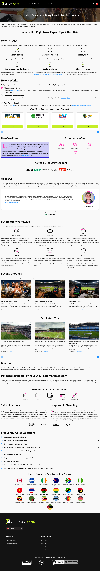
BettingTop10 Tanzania (68, 494)
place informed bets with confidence (81, 105)
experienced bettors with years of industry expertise (48, 74)
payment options (65, 98)
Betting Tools (44, 543)
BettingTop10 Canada (19, 484)
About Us (9, 536)
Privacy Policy (9, 546)
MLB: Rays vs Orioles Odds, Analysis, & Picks (12, 341)
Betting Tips (44, 540)
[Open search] (94, 3)
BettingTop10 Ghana (56, 494)
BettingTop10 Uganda (19, 502)
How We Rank (26, 155)
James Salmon (88, 206)
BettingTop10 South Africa (68, 484)
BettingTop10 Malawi (80, 502)
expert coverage (14, 90)
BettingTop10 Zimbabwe (44, 502)
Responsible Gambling (11, 543)
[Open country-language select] (97, 4)
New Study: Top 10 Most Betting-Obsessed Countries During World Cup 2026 (82, 300)
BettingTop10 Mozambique (50, 510)
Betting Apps (44, 546)
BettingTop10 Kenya (44, 494)
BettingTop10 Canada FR (32, 484)
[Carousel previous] (2, 132)
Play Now (12, 127)
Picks (11, 351)
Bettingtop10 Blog (13, 309)
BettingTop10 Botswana (56, 502)
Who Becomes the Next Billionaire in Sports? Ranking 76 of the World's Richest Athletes (15, 300)
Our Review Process (11, 540)
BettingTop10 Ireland (43, 484)
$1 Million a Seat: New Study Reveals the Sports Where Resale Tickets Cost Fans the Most (49, 300)
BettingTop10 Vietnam (19, 494)
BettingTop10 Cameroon (68, 502)
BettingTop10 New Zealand (56, 485)
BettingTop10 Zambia (31, 502)
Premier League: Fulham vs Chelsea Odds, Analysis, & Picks (50, 341)
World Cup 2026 (45, 548)
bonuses (19, 367)
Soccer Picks (46, 351)
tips (14, 105)
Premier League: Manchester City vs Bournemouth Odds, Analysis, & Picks (83, 342)
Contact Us (8, 548)
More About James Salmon (11, 202)
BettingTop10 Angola (80, 494)
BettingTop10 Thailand (32, 494)
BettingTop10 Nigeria (80, 484)
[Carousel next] (98, 132)
